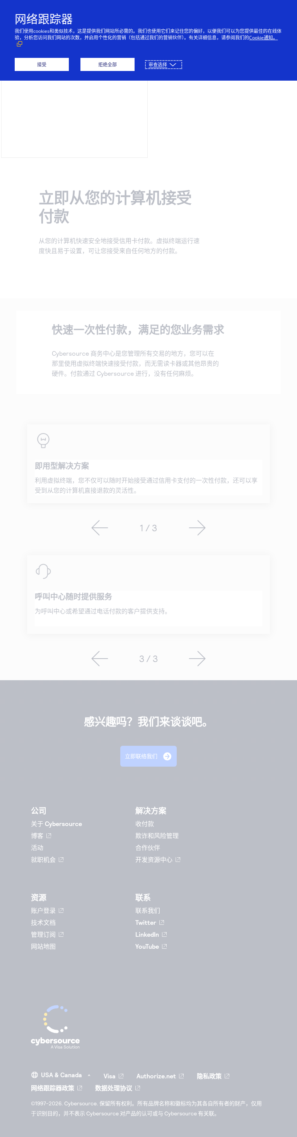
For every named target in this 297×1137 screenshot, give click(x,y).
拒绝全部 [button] (107, 64)
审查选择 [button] (157, 64)
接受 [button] (41, 64)
